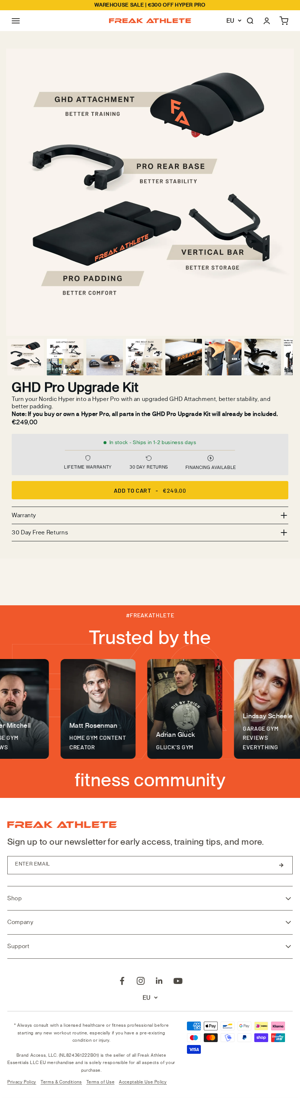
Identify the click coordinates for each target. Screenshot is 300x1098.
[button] (16, 20)
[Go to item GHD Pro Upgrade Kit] (25, 357)
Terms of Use (100, 1081)
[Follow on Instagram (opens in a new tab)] (141, 981)
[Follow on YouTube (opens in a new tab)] (178, 981)
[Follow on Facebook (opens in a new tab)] (122, 981)
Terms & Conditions (61, 1081)
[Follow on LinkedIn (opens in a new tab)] (159, 981)
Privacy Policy (21, 1081)
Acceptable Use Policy (142, 1081)
